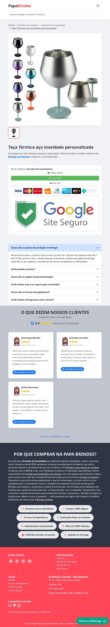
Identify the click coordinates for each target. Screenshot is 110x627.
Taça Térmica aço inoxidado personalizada (33, 28)
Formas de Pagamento (18, 583)
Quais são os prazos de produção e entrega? (34, 247)
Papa (19, 5)
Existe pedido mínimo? (23, 269)
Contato (11, 580)
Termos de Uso (63, 565)
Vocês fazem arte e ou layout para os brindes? (35, 284)
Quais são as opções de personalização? (32, 276)
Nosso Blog (62, 568)
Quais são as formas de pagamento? (30, 292)
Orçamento (56, 178)
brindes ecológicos (89, 477)
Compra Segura (15, 590)
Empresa (61, 558)
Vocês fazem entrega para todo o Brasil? (32, 299)
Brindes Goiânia (45, 499)
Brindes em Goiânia (28, 25)
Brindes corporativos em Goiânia (82, 467)
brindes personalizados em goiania (43, 473)
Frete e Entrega (15, 587)
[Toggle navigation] (98, 5)
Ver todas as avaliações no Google (55, 436)
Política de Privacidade (67, 561)
